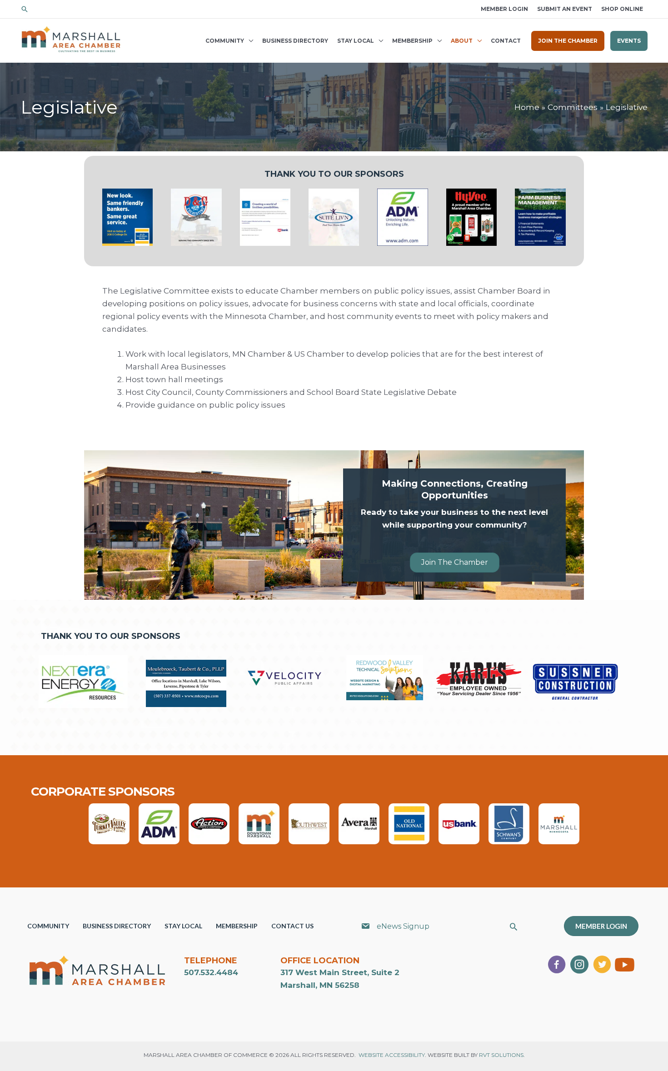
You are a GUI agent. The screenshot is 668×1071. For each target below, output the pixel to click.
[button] (24, 9)
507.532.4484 (211, 972)
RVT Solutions (501, 1054)
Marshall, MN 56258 (319, 985)
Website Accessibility (392, 1054)
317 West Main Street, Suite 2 (339, 972)
